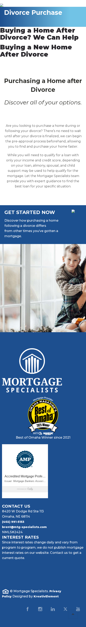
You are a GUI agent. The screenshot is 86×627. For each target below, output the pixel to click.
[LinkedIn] (53, 609)
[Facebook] (28, 609)
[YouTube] (78, 609)
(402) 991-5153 (13, 522)
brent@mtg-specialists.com (24, 527)
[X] (65, 609)
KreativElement (46, 596)
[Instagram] (40, 609)
